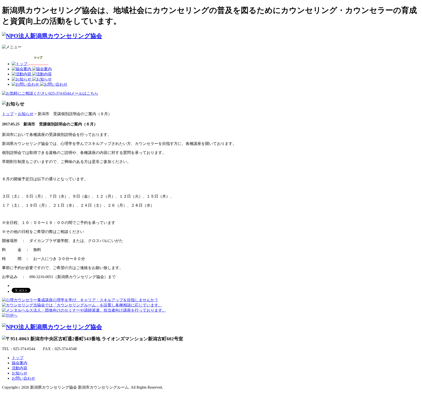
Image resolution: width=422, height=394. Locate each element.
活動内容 (19, 368)
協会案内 (19, 363)
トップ (8, 114)
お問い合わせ (23, 378)
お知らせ (25, 114)
